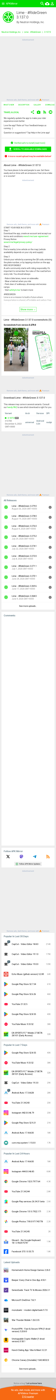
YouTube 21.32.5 (19, 1004)
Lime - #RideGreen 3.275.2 (24, 536)
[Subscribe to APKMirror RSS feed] (48, 857)
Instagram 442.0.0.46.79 (23, 1112)
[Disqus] (28, 731)
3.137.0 (11, 418)
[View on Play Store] (38, 112)
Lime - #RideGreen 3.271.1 (24, 566)
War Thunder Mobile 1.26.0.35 (25, 1320)
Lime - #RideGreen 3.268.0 (24, 596)
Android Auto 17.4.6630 (23, 1132)
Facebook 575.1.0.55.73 (23, 1251)
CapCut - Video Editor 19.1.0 (25, 954)
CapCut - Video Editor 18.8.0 (25, 944)
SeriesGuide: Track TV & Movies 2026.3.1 (31, 1290)
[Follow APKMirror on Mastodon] (21, 857)
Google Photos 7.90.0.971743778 (27, 1221)
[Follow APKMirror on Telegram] (34, 857)
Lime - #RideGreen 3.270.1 (24, 576)
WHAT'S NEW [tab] (9, 105)
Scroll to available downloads (30, 149)
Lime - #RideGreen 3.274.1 (24, 546)
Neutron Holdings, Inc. (32, 22)
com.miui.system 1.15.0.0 (23, 1142)
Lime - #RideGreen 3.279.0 (24, 506)
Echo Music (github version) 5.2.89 (28, 974)
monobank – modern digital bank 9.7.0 (30, 1310)
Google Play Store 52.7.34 (24, 984)
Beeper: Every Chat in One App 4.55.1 (29, 1280)
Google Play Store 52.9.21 (24, 1122)
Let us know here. (34, 1383)
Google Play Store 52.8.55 (24, 1014)
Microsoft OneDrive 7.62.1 (24, 1300)
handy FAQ (12, 407)
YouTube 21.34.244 (21, 1191)
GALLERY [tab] (37, 105)
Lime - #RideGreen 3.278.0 (24, 516)
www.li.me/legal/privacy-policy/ (18, 242)
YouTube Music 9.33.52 (22, 1024)
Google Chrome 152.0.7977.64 (26, 1181)
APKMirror (12, 3)
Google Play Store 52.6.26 (24, 994)
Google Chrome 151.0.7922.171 (26, 1211)
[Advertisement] (28, 69)
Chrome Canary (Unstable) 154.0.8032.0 (30, 1360)
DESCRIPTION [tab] (23, 105)
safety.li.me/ (15, 290)
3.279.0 (32, 325)
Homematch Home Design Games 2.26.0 (31, 1270)
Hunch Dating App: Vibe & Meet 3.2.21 (29, 1350)
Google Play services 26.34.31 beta (28, 1201)
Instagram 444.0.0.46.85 (23, 1171)
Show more (26, 309)
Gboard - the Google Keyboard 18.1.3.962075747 (26, 1241)
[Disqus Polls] (28, 656)
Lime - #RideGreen (32, 32)
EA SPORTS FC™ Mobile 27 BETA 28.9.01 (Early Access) (27, 1034)
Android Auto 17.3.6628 (23, 1092)
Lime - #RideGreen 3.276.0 (24, 526)
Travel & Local (11, 112)
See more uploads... (28, 606)
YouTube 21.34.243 (21, 1102)
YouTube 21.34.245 (21, 1231)
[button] (32, 112)
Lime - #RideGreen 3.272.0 (24, 556)
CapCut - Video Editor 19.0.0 (25, 964)
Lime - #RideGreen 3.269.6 (24, 586)
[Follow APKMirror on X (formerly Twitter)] (8, 857)
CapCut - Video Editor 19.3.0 (25, 1082)
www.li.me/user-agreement (35, 236)
